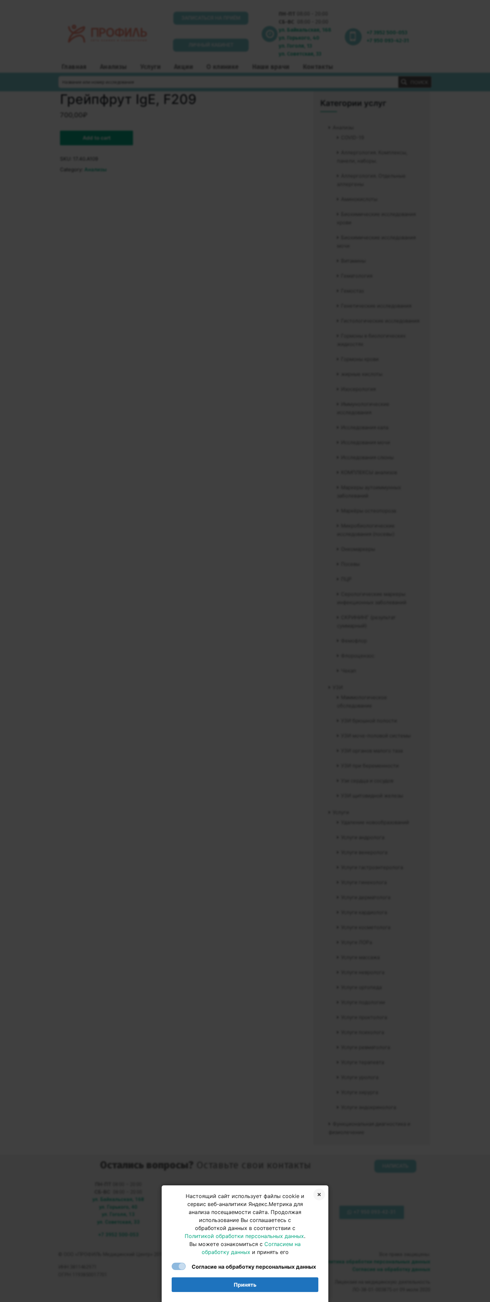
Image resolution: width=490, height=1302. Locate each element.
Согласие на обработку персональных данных (254, 1266)
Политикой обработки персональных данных (244, 1236)
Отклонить (319, 1194)
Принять (245, 1284)
